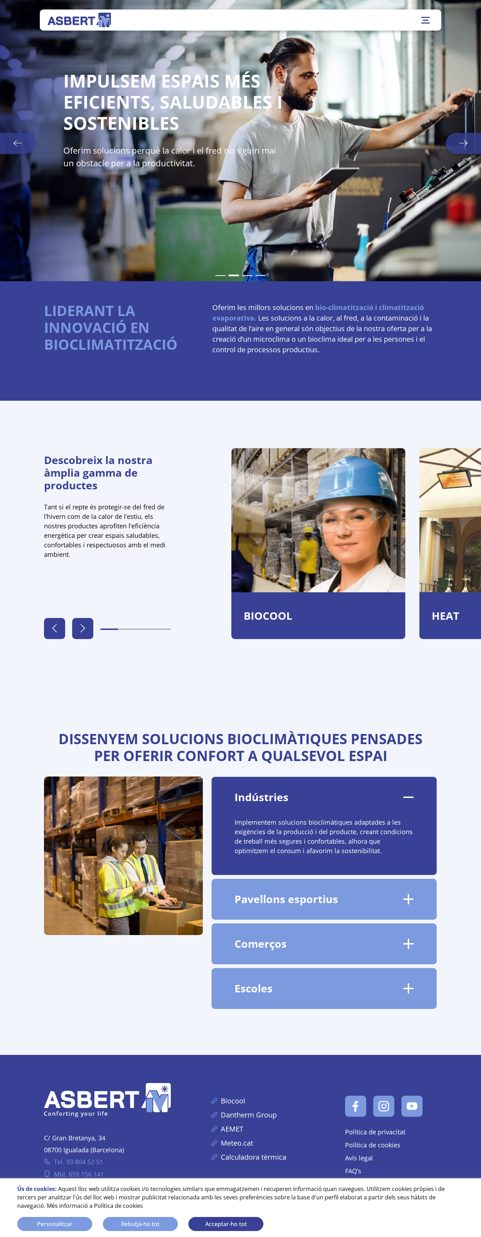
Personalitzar (55, 1224)
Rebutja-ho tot (140, 1224)
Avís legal (359, 1158)
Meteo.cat (237, 1143)
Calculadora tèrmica (253, 1157)
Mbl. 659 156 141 (79, 1174)
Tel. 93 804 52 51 (78, 1162)
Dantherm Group (249, 1115)
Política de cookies (118, 1206)
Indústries (261, 797)
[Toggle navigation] (425, 20)
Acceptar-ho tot (226, 1224)
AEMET (232, 1129)
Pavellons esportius (286, 899)
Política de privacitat (375, 1132)
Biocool (233, 1101)
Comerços (261, 943)
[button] (220, 275)
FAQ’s (353, 1171)
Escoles (254, 988)
